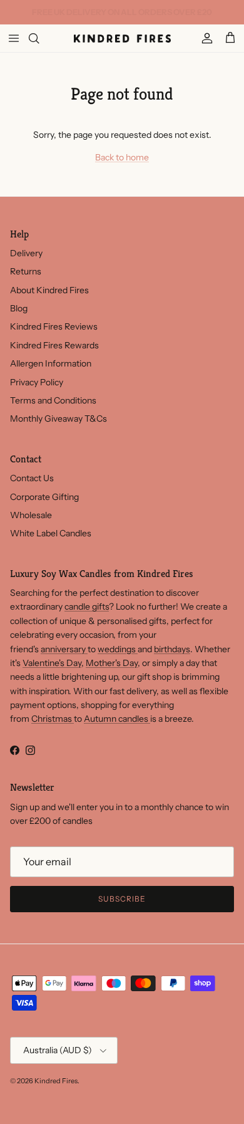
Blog (19, 308)
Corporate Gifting (44, 496)
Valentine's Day (52, 663)
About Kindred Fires (49, 290)
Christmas (52, 718)
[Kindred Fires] (122, 38)
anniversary (64, 649)
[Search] (41, 38)
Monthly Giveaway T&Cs (58, 418)
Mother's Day (112, 663)
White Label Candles (50, 533)
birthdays (172, 649)
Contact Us (32, 478)
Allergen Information (50, 363)
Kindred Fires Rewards (54, 345)
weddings (118, 649)
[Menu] (14, 38)
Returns (25, 271)
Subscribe (122, 898)
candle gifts (86, 606)
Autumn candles (117, 718)
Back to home (122, 157)
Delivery (26, 253)
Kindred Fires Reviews (54, 326)
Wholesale (31, 515)
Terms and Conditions (53, 400)
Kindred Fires (56, 1080)
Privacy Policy (36, 382)
